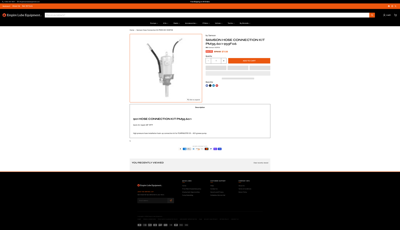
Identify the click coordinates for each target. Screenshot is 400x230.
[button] (216, 68)
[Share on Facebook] (207, 85)
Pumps (153, 23)
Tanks (230, 23)
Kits (165, 23)
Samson (212, 35)
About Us (16, 6)
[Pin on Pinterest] (217, 85)
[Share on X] (210, 85)
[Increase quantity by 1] (223, 61)
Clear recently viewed (261, 163)
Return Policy (243, 192)
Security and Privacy (217, 192)
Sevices (6, 6)
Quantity (209, 56)
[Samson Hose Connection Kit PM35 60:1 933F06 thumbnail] (133, 108)
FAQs (212, 186)
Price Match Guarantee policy (191, 189)
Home (132, 30)
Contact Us (214, 189)
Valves (218, 23)
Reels (176, 23)
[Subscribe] (171, 200)
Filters (205, 23)
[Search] (372, 15)
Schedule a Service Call (217, 195)
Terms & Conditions (245, 189)
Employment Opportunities (191, 192)
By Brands (244, 23)
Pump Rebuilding (187, 195)
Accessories (190, 23)
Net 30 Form (27, 6)
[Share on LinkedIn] (213, 85)
